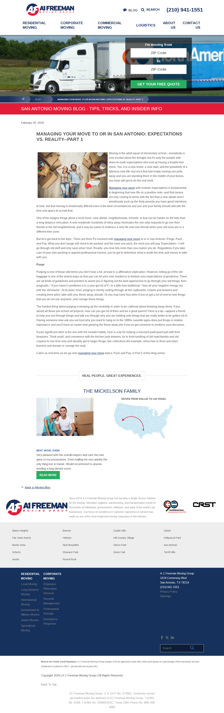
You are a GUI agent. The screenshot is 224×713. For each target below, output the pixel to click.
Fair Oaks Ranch (21, 537)
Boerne (67, 530)
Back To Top (49, 684)
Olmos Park (119, 545)
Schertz (16, 552)
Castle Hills (119, 530)
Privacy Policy (168, 591)
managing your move (127, 238)
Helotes (67, 537)
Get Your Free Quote (158, 84)
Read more (48, 475)
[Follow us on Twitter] (167, 638)
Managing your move (122, 187)
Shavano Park (70, 552)
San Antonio (170, 545)
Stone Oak (119, 552)
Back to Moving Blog (37, 487)
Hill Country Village (123, 537)
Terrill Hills (169, 552)
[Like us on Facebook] (162, 638)
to (158, 61)
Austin (15, 559)
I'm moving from (158, 45)
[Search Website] (192, 648)
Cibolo (167, 530)
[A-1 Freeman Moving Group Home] (50, 10)
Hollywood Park (172, 537)
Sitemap (165, 596)
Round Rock (69, 559)
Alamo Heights (20, 530)
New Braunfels (71, 545)
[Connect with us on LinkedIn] (172, 638)
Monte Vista (18, 545)
